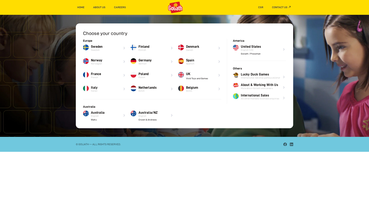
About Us (99, 7)
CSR (260, 7)
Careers (120, 7)
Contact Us (279, 7)
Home (80, 7)
